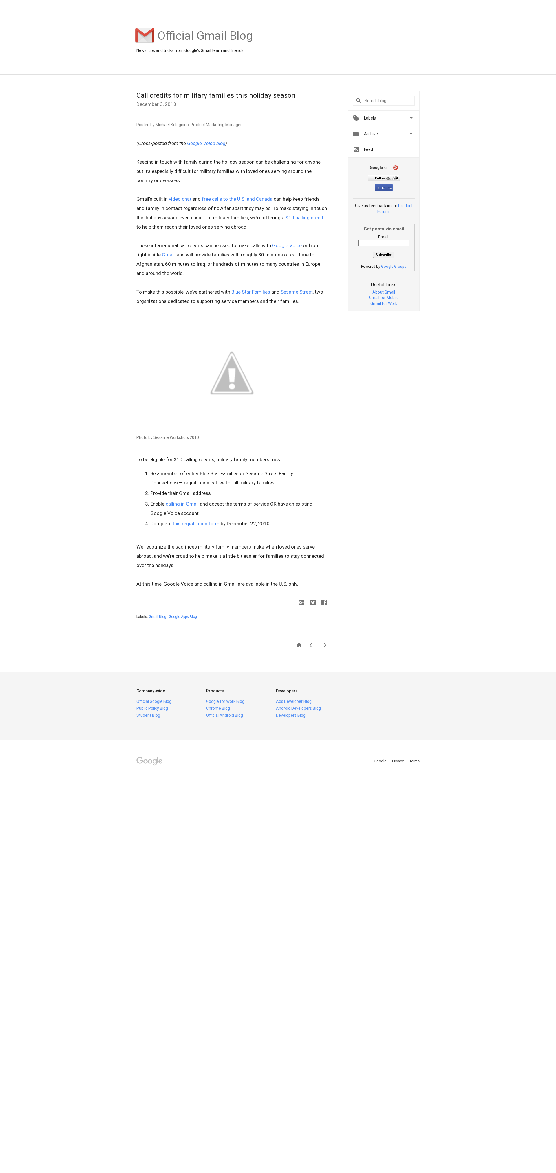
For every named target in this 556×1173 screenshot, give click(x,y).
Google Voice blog (206, 143)
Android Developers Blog (298, 708)
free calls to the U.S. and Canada (237, 199)
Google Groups (393, 266)
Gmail (168, 255)
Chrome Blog (218, 708)
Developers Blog (291, 715)
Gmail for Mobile (384, 297)
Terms (414, 761)
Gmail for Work (383, 303)
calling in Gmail (182, 504)
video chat (180, 199)
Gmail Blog (158, 617)
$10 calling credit (304, 217)
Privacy (398, 761)
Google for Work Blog (225, 701)
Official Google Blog (153, 701)
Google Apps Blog (183, 617)
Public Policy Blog (152, 708)
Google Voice (287, 245)
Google (380, 761)
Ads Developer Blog (294, 701)
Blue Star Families (250, 292)
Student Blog (148, 715)
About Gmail (383, 292)
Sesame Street (297, 292)
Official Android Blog (224, 715)
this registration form (196, 523)
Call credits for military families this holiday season (215, 95)
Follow (387, 188)
